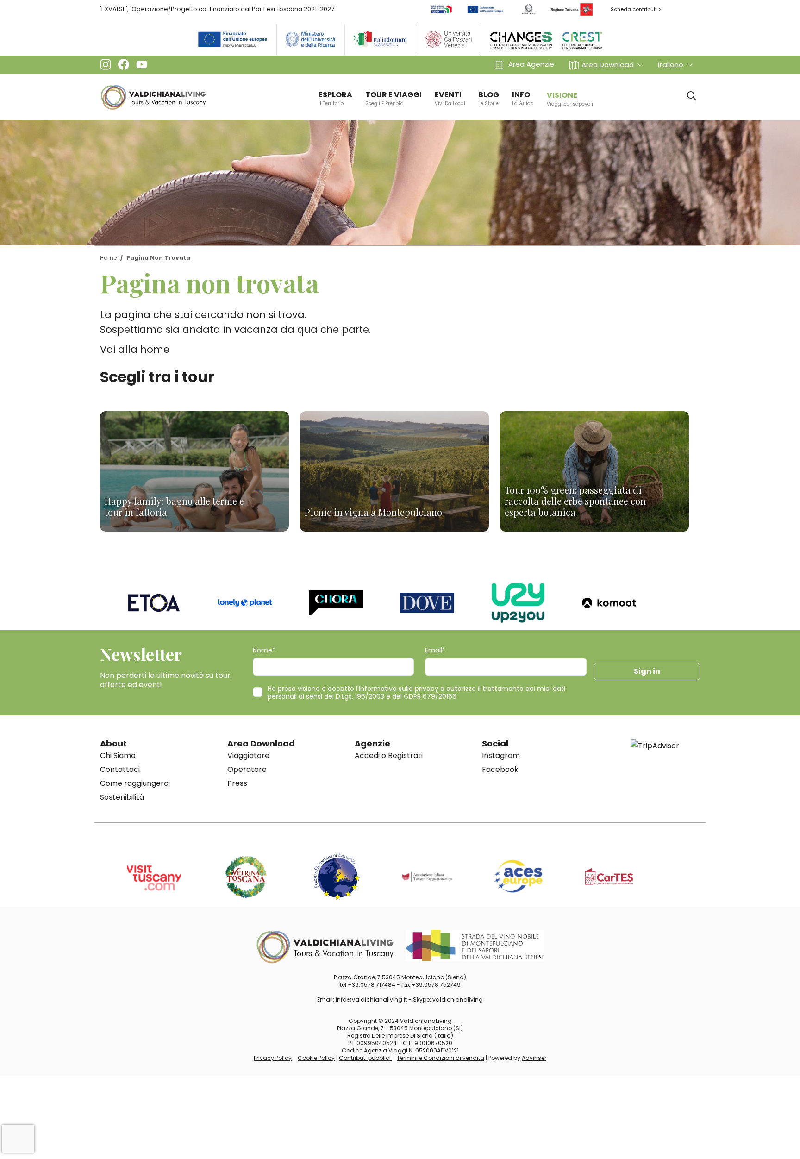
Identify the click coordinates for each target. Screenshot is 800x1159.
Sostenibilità (122, 797)
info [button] (523, 98)
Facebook (500, 769)
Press (237, 783)
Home (108, 258)
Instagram (501, 755)
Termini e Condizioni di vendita (440, 1058)
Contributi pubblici (365, 1058)
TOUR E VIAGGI (393, 98)
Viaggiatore (248, 755)
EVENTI (450, 98)
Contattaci (120, 769)
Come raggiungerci (135, 783)
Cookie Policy (316, 1058)
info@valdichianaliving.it (371, 999)
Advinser (534, 1058)
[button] (606, 64)
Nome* (264, 650)
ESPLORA (335, 98)
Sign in (647, 671)
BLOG (488, 98)
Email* (435, 650)
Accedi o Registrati (389, 755)
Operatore (247, 769)
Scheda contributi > (636, 9)
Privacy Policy (273, 1058)
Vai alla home (134, 349)
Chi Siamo (118, 755)
